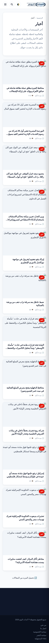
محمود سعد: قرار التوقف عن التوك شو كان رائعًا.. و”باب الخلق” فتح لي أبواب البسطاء (25, 175)
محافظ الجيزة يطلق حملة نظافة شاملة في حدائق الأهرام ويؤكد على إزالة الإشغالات (25, 89)
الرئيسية (40, 17)
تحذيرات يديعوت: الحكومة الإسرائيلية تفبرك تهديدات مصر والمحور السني (25, 517)
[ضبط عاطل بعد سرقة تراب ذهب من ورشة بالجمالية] (24, 286)
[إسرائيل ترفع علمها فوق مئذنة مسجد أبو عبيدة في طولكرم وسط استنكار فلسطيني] (24, 457)
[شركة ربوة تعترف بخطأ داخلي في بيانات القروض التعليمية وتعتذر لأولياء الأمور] (24, 414)
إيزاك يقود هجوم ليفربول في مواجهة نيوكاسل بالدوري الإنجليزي (28, 260)
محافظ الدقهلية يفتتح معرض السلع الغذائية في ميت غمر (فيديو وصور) (25, 389)
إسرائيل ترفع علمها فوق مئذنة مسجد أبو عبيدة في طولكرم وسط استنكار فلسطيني (25, 474)
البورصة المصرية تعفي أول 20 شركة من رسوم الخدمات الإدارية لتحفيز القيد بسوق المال (26, 134)
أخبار (41, 63)
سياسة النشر (41, 635)
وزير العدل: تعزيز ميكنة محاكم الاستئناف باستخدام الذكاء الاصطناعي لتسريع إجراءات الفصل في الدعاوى (25, 219)
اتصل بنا (43, 628)
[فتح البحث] (11, 4)
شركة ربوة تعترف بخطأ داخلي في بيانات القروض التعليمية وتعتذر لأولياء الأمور (26, 432)
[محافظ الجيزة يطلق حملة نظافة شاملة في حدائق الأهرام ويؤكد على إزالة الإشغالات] (24, 72)
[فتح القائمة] (5, 4)
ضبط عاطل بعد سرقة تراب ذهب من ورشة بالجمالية (25, 303)
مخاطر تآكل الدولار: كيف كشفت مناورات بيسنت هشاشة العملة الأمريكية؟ (26, 560)
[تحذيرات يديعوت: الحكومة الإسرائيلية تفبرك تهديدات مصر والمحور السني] (24, 500)
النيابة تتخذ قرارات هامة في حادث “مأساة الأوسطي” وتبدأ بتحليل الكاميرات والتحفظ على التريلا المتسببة (25, 348)
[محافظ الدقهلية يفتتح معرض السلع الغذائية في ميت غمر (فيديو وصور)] (24, 371)
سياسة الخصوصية (39, 631)
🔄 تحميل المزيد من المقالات (24, 578)
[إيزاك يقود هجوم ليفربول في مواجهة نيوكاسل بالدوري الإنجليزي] (24, 243)
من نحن (43, 625)
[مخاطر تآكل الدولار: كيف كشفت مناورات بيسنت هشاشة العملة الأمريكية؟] (24, 543)
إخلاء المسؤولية (40, 638)
